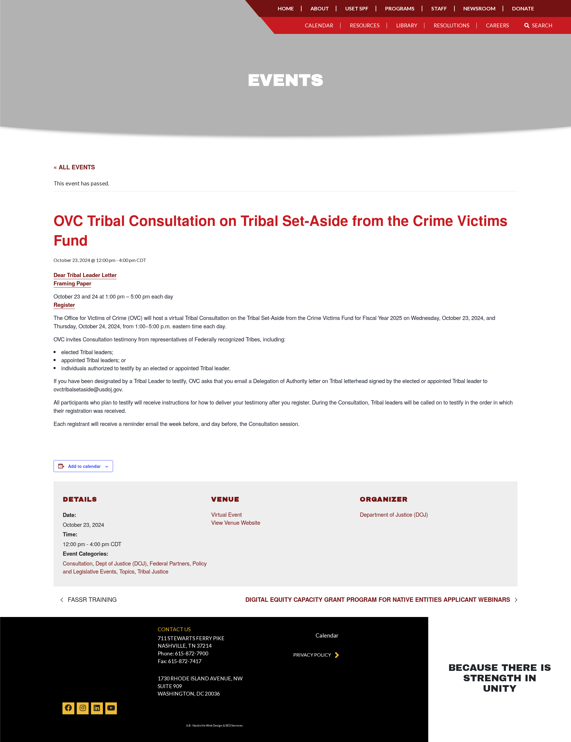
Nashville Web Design (207, 725)
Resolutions (451, 25)
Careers (497, 25)
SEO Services (234, 725)
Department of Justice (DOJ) (394, 514)
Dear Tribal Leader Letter (85, 275)
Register (64, 305)
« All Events (74, 167)
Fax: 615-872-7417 (179, 661)
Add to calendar (84, 466)
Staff (439, 8)
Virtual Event (226, 514)
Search (542, 25)
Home (286, 8)
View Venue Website (235, 522)
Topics (126, 571)
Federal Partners (169, 563)
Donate (523, 8)
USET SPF (356, 8)
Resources (364, 25)
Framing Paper (72, 283)
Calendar (319, 25)
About (319, 8)
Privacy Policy (312, 654)
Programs (400, 8)
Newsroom (479, 8)
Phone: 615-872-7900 (183, 653)
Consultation (77, 563)
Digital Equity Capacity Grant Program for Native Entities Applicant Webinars (378, 599)
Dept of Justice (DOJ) (121, 563)
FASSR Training (91, 599)
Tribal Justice (152, 571)
